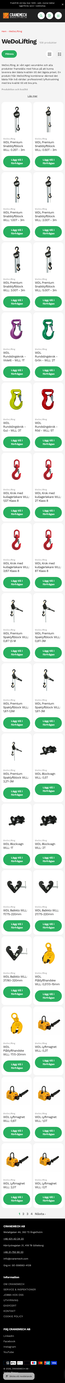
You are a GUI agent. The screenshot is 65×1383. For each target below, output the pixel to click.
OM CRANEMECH (13, 1284)
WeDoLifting (15, 31)
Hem (4, 31)
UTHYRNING (10, 1300)
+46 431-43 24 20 (13, 1238)
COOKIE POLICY (13, 1316)
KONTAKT (9, 1310)
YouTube (8, 1352)
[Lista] (59, 54)
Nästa (39, 1214)
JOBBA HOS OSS (13, 1294)
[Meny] (58, 15)
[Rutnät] (49, 54)
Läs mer (33, 96)
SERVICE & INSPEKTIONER (19, 1289)
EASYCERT (9, 1305)
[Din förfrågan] (49, 15)
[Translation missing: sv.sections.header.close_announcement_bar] (62, 4)
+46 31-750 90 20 (13, 1252)
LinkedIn (8, 1335)
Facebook (9, 1341)
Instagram (9, 1346)
